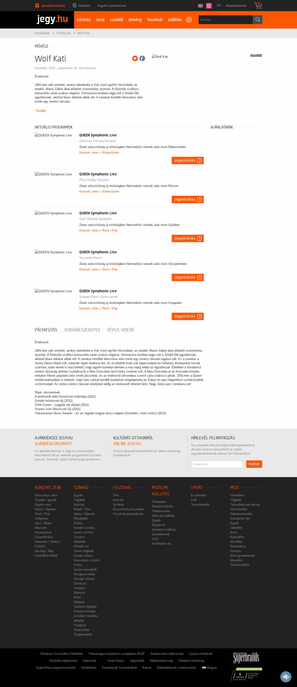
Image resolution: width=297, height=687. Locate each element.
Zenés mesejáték (85, 569)
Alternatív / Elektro (47, 541)
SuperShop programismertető (55, 667)
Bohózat (79, 592)
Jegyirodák (137, 660)
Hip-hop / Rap (44, 551)
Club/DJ (40, 546)
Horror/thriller (238, 509)
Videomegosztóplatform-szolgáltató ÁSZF (117, 653)
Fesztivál (122, 487)
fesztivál (154, 19)
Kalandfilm (237, 537)
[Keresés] (257, 19)
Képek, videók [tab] (120, 330)
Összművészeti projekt (128, 509)
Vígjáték (79, 500)
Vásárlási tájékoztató (63, 660)
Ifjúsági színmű (84, 579)
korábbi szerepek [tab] (82, 330)
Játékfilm (236, 528)
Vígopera (80, 625)
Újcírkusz (80, 583)
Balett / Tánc (82, 509)
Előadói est (81, 546)
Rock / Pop (109, 230)
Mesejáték (81, 518)
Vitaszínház (82, 630)
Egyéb (78, 495)
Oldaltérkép (88, 667)
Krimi (77, 597)
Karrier (146, 667)
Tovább (40, 110)
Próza (78, 565)
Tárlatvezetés (161, 511)
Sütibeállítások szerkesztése (176, 667)
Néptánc (79, 602)
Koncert (118, 500)
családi (116, 19)
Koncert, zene (88, 152)
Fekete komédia (84, 611)
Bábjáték (80, 541)
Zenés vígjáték (84, 551)
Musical (79, 504)
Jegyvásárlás (184, 160)
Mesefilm (236, 560)
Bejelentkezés (236, 5)
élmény (135, 19)
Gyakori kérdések (201, 653)
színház (83, 19)
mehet (254, 464)
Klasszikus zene (46, 495)
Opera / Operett (45, 509)
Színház (81, 487)
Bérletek (84, 5)
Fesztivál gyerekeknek (128, 514)
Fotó (155, 539)
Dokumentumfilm (241, 514)
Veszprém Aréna (90, 258)
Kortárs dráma (83, 555)
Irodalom (79, 588)
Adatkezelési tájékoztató (167, 653)
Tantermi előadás (85, 606)
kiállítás (175, 19)
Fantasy (235, 551)
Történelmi (159, 502)
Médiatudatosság (161, 660)
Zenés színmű (83, 532)
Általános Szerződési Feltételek (61, 653)
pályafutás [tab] (46, 330)
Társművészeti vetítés (245, 504)
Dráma (78, 523)
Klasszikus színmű (87, 560)
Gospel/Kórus (44, 537)
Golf (194, 500)
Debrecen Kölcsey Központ (97, 141)
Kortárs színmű (84, 528)
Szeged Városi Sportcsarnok (98, 297)
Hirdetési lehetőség (191, 660)
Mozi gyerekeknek (242, 555)
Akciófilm (236, 541)
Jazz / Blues (43, 523)
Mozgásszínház (84, 574)
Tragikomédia (83, 634)
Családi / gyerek (46, 500)
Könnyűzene (110, 152)
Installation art (161, 543)
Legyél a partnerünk (112, 5)
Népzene (41, 528)
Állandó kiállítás (162, 506)
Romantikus (238, 546)
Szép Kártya (115, 660)
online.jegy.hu (127, 443)
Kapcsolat (89, 660)
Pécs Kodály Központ (94, 180)
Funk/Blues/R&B (46, 555)
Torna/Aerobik (200, 504)
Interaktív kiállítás (164, 529)
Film (116, 495)
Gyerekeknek (161, 534)
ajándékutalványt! (53, 443)
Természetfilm (239, 565)
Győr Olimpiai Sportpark (95, 219)
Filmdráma (237, 495)
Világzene (41, 518)
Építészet (158, 525)
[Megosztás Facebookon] (142, 58)
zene (100, 19)
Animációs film (240, 518)
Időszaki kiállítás (163, 515)
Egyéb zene (43, 504)
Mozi (234, 487)
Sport (197, 487)
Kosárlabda (198, 495)
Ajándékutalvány (53, 5)
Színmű (79, 537)
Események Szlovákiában (119, 667)
